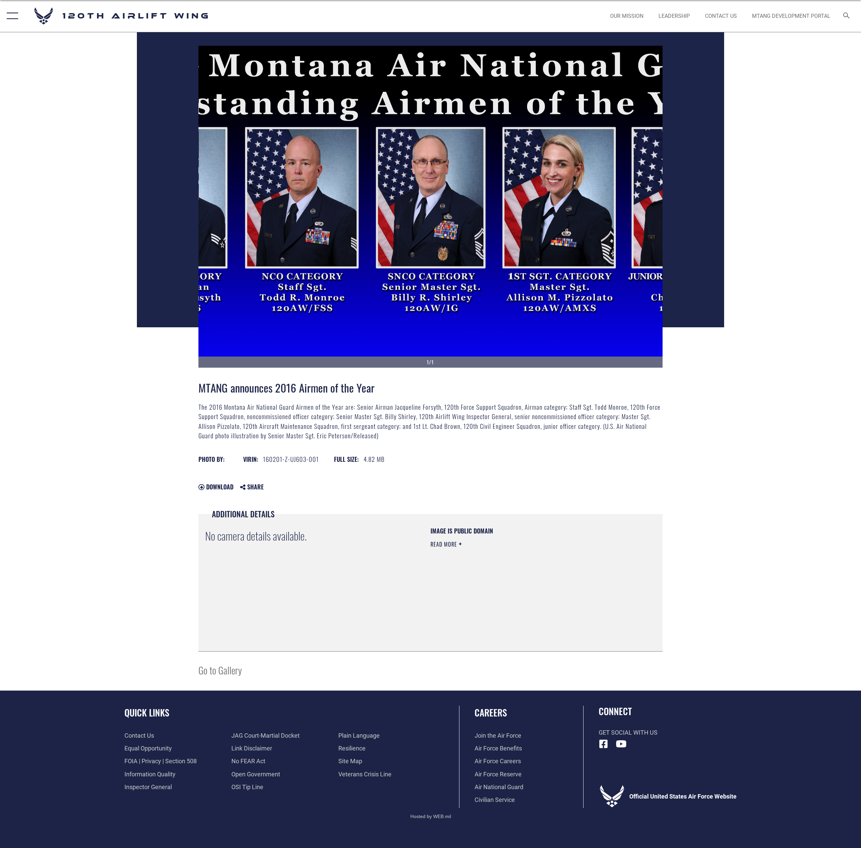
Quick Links (146, 712)
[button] (11, 16)
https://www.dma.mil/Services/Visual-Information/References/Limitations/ (509, 587)
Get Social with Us (628, 732)
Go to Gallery (220, 670)
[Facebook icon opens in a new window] (604, 744)
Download (218, 486)
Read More (444, 544)
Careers (491, 712)
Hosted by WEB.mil (430, 816)
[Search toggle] (847, 16)
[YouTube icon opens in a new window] (621, 744)
